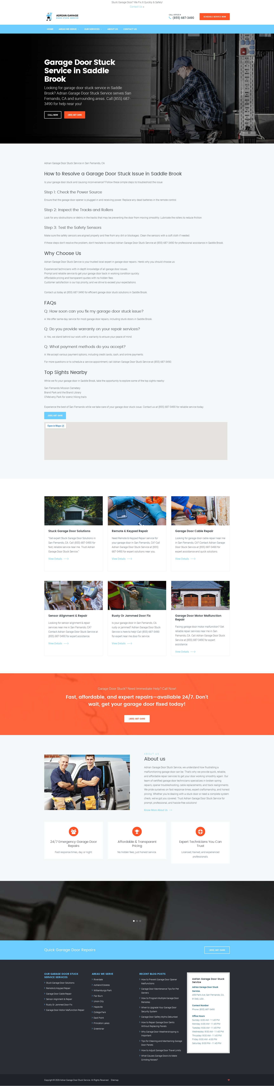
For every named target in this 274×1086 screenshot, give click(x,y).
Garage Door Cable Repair (59, 993)
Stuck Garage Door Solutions (60, 982)
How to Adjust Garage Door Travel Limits (161, 1050)
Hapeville (98, 1006)
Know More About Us (156, 810)
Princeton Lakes (101, 1023)
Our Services (92, 29)
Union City (99, 1001)
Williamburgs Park (103, 990)
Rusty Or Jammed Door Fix (59, 1004)
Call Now (53, 114)
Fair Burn (98, 995)
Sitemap (114, 1080)
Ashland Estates (102, 984)
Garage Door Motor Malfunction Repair (65, 1009)
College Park (100, 1012)
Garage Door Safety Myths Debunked (159, 1016)
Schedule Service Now (214, 16)
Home (50, 29)
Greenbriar (99, 1028)
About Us (112, 29)
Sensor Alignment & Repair (59, 999)
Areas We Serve (68, 29)
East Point (99, 1017)
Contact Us (136, 6)
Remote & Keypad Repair (58, 988)
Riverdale (98, 979)
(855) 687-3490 (183, 18)
